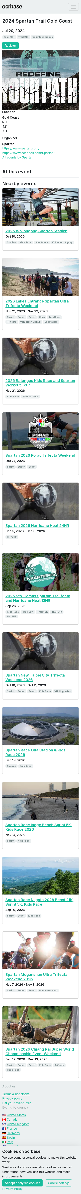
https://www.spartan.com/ (20, 148)
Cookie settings (59, 1183)
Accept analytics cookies (22, 1183)
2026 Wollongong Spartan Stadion (36, 231)
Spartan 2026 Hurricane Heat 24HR (37, 525)
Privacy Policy (12, 1189)
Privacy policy (12, 1098)
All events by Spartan (17, 157)
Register (10, 45)
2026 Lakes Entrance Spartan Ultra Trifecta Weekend (37, 303)
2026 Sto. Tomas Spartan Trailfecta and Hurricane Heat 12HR (37, 598)
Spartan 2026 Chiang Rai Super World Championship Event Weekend (39, 1051)
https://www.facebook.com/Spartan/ (28, 153)
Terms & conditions (16, 1094)
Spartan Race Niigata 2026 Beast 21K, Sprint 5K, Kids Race (39, 902)
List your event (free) (17, 1103)
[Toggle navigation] (73, 7)
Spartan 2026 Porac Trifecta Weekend (40, 455)
